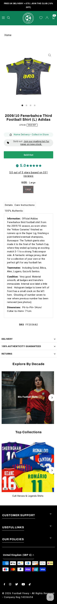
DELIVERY (7, 339)
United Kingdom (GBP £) (17, 555)
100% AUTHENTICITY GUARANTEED (21, 346)
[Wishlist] (41, 17)
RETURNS (7, 353)
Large (28, 189)
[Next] (51, 397)
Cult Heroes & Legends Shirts (27, 495)
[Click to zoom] (49, 55)
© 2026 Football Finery (15, 593)
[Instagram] (10, 584)
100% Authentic (14, 210)
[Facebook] (4, 584)
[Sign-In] (47, 18)
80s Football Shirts (28, 396)
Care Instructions (25, 205)
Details (9, 205)
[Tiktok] (30, 584)
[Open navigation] (3, 17)
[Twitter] (16, 584)
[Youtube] (23, 584)
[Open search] (9, 17)
